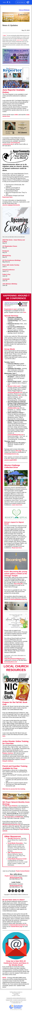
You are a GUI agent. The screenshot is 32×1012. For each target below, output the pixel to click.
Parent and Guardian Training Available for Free (14, 767)
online (16, 114)
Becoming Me (18, 583)
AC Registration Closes (9, 246)
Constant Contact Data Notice (19, 999)
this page (19, 450)
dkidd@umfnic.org (13, 408)
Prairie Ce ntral (9, 876)
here (24, 312)
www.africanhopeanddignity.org (14, 658)
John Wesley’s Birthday (9, 284)
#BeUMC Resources (14, 838)
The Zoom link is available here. (14, 816)
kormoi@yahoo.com (10, 662)
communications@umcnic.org (18, 925)
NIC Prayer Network (11, 805)
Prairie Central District (22, 871)
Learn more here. (17, 505)
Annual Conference (8, 269)
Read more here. (7, 197)
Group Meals (9, 349)
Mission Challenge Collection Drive (12, 466)
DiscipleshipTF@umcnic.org (11, 824)
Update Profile (9, 999)
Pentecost (5, 251)
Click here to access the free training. (13, 789)
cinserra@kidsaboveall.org (18, 599)
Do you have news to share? (13, 900)
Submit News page (17, 926)
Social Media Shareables (15, 843)
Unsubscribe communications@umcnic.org (16, 998)
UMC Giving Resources (15, 852)
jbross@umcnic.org (16, 877)
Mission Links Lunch (14, 386)
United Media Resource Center (17, 859)
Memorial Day (6, 255)
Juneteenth (6, 279)
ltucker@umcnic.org (16, 885)
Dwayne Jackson (7, 753)
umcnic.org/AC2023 (10, 460)
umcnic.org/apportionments (11, 205)
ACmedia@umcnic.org (11, 454)
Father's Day (6, 274)
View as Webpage (24, 10)
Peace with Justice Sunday (10, 265)
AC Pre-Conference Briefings (11, 260)
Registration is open (10, 309)
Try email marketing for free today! (16, 1009)
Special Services (11, 316)
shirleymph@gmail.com (15, 392)
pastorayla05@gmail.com (15, 434)
